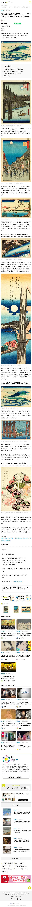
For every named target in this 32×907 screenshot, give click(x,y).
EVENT (5, 5)
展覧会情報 (6, 76)
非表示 (9, 66)
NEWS (18, 893)
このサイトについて (9, 894)
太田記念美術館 (18, 581)
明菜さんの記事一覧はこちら (14, 777)
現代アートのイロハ (19, 863)
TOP (2, 5)
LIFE (14, 893)
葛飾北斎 (4, 869)
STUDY (22, 893)
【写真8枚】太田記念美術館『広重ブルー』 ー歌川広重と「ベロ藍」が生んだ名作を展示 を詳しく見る (15, 589)
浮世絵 (10, 869)
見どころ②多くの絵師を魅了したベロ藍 (13, 71)
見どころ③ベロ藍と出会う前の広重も (13, 73)
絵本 (15, 869)
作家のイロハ (5, 866)
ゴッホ (12, 866)
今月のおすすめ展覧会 (7, 863)
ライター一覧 (17, 894)
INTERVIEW (10, 893)
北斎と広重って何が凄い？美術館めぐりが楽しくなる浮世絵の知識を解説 (16, 539)
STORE (27, 893)
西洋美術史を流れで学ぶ (21, 866)
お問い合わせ (23, 894)
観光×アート (5, 871)
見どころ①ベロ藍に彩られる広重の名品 (13, 69)
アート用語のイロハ (22, 869)
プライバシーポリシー (16, 896)
